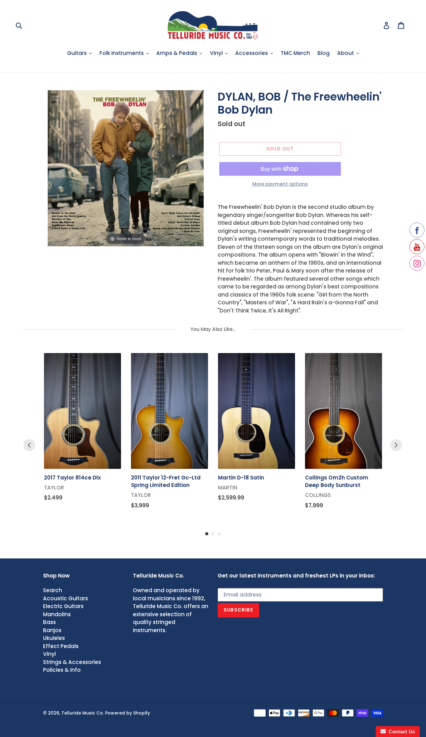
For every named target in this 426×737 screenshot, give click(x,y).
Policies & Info (62, 670)
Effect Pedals (61, 646)
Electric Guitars (63, 606)
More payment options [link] (280, 184)
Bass (49, 622)
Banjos (52, 630)
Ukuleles (54, 638)
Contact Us (400, 731)
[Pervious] (29, 445)
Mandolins (57, 614)
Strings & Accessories (72, 662)
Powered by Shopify (127, 713)
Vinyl (49, 654)
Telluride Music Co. (82, 713)
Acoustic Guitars (65, 598)
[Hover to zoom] (126, 168)
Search (52, 590)
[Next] (396, 445)
